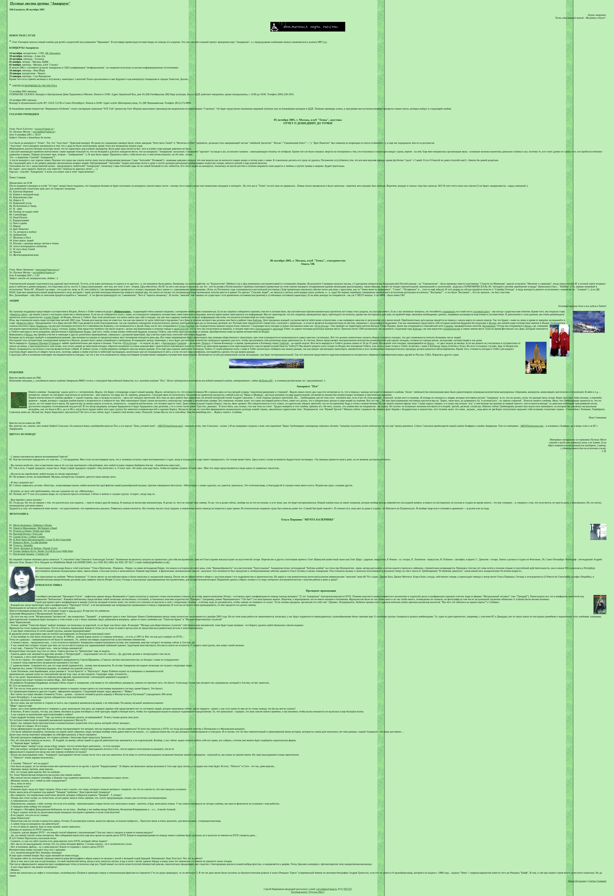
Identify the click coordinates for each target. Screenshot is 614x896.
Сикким (448, 326)
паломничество (451, 328)
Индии (492, 323)
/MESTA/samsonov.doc (532, 425)
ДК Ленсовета (52, 53)
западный (278, 328)
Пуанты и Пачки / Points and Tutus (31, 531)
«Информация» (122, 311)
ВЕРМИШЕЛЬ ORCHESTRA (40, 85)
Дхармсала (41, 326)
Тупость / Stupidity (23, 545)
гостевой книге (481, 311)
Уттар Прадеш (186, 326)
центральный (262, 328)
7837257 (347, 889)
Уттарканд (54, 343)
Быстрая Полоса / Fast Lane (28, 533)
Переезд (206, 343)
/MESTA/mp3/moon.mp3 (170, 425)
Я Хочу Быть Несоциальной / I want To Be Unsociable (42, 539)
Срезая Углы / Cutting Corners (29, 536)
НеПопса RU (266, 380)
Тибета (72, 328)
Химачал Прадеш (38, 343)
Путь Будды (321, 326)
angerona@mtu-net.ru (47, 269)
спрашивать (448, 311)
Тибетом (284, 343)
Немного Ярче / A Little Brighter (30, 542)
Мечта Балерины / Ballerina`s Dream (32, 525)
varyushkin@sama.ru (44, 131)
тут (325, 42)
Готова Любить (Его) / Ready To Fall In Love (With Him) (43, 551)
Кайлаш (257, 320)
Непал (527, 326)
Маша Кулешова (577, 881)
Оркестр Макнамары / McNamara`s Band (35, 528)
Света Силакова (597, 881)
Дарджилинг (489, 326)
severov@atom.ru (44, 128)
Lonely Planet (51, 317)
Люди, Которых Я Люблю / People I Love (35, 548)
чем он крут (75, 610)
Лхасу (54, 328)
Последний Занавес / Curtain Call (31, 554)
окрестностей (181, 328)
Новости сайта (19, 314)
